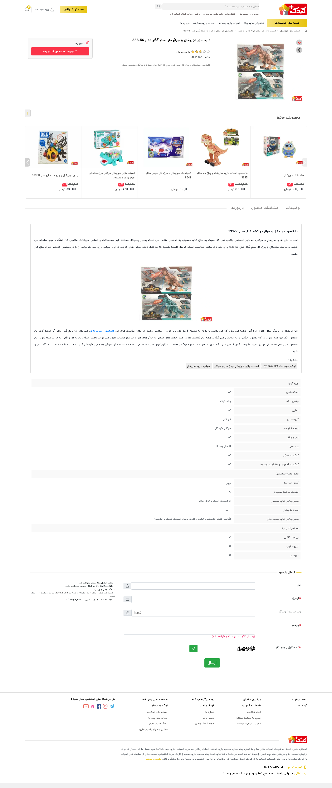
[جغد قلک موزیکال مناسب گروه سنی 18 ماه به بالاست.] (279, 147)
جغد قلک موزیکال (294, 175)
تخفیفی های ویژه (254, 23)
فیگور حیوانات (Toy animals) (278, 366)
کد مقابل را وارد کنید (286, 647)
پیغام (295, 625)
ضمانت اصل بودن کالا (155, 699)
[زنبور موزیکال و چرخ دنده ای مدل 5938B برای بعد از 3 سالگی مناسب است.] (53, 147)
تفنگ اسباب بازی (158, 723)
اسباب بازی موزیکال (290, 30)
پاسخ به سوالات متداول (248, 718)
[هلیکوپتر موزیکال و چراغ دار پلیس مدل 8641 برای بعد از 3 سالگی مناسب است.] (166, 147)
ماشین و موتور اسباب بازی (153, 729)
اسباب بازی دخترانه (204, 23)
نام (299, 585)
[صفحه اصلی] (306, 30)
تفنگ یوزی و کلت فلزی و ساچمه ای (219, 14)
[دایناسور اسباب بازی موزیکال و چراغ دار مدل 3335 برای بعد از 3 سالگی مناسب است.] (222, 147)
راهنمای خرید (299, 699)
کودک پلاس (207, 705)
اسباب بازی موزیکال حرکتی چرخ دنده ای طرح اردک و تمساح (112, 175)
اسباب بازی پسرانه (229, 23)
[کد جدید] (193, 648)
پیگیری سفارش (252, 699)
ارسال (212, 663)
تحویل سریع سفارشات (249, 723)
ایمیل (295, 598)
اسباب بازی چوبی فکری (248, 14)
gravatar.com (61, 592)
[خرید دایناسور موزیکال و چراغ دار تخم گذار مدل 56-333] (166, 740)
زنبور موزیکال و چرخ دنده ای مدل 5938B (55, 175)
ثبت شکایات (254, 712)
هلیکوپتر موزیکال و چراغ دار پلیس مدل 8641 (168, 175)
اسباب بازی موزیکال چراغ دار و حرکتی (257, 30)
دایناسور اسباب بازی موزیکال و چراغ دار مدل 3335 (222, 175)
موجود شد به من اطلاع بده (59, 51)
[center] (158, 6)
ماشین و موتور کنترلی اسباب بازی (185, 14)
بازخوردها (237, 207)
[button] (304, 162)
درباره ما (184, 23)
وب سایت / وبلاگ (290, 612)
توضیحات (293, 207)
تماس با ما (208, 718)
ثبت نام (302, 705)
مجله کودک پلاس (74, 9)
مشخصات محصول (264, 207)
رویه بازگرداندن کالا (203, 699)
